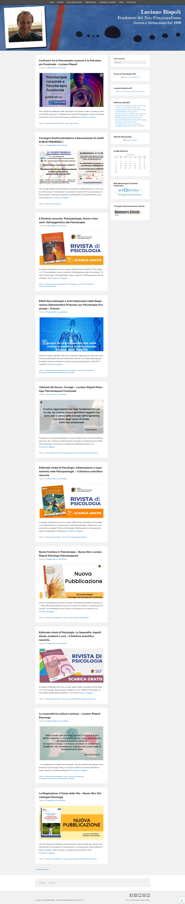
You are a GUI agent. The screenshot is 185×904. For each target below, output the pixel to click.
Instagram (144, 895)
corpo (70, 776)
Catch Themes (145, 900)
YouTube (139, 895)
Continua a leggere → (89, 117)
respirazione (60, 372)
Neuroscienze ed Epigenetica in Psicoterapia (63, 284)
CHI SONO (60, 2)
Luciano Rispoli (61, 68)
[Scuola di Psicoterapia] (130, 77)
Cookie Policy (51, 882)
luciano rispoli (86, 284)
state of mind (74, 123)
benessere (70, 453)
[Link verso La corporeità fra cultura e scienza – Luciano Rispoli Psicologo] (71, 762)
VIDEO (121, 2)
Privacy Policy (42, 882)
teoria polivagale (69, 372)
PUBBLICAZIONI (90, 2)
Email (148, 895)
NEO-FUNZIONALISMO (74, 2)
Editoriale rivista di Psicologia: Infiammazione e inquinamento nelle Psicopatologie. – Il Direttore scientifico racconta (71, 471)
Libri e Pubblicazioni (56, 617)
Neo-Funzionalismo (88, 453)
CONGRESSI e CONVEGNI (107, 2)
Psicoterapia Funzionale (57, 123)
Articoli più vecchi (42, 869)
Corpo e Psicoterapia (56, 776)
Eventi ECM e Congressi (54, 204)
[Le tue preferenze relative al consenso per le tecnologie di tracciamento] (181, 900)
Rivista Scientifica (55, 537)
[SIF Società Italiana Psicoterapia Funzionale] (130, 91)
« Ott (115, 172)
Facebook (131, 895)
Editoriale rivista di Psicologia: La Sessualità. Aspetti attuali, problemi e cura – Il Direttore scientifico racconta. (70, 636)
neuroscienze (52, 286)
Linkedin (135, 895)
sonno (96, 453)
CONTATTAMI (131, 2)
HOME (52, 2)
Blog (48, 123)
